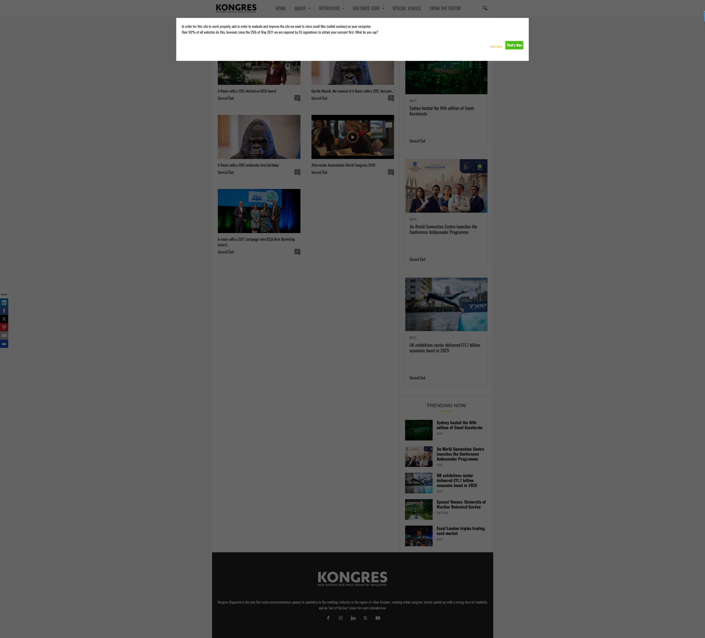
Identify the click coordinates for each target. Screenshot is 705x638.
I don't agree (496, 46)
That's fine (514, 45)
